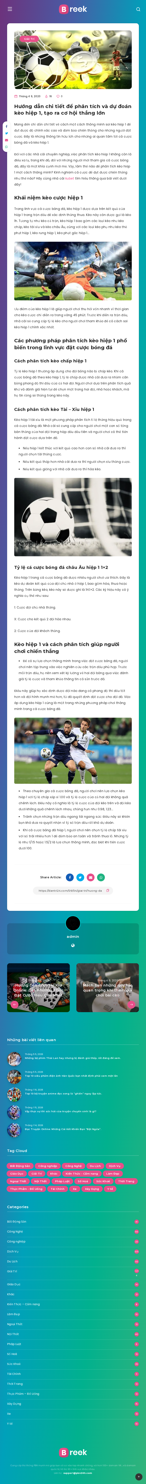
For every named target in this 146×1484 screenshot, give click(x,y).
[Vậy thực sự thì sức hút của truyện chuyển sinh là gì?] (14, 1112)
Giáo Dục (16, 1173)
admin (73, 936)
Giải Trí (29, 39)
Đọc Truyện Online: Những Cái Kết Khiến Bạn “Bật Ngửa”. (63, 1129)
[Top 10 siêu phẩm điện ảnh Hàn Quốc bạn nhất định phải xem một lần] (14, 1077)
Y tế (110, 1189)
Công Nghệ (73, 1166)
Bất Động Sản (20, 1166)
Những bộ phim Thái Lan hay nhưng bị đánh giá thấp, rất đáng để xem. (73, 1058)
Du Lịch (95, 1166)
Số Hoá (83, 1181)
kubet (69, 178)
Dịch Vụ (115, 1166)
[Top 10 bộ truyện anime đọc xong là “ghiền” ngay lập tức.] (14, 1094)
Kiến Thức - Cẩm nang (82, 1173)
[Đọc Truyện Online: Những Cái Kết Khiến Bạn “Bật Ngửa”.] (14, 1130)
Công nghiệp (47, 1166)
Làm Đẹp (112, 1173)
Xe (75, 1189)
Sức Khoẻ (103, 1181)
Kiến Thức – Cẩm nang (23, 1304)
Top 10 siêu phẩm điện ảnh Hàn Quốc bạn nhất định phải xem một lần (71, 1075)
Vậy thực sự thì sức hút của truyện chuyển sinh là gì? (61, 1111)
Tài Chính (58, 1189)
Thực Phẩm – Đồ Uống (23, 1394)
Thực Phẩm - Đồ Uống (26, 1189)
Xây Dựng (92, 1189)
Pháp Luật (62, 1181)
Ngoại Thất (18, 1181)
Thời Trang (126, 1181)
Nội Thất (40, 1181)
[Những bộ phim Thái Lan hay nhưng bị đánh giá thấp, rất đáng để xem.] (14, 1059)
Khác (54, 1173)
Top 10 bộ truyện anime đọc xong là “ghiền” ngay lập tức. (63, 1093)
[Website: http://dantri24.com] (73, 945)
